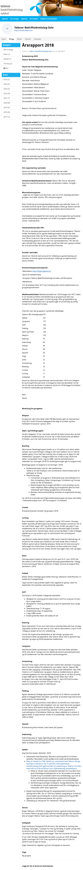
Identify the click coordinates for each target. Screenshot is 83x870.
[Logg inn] (80, 2)
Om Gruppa (14, 19)
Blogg (11, 39)
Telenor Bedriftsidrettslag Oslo (40, 51)
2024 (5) (6, 84)
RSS (6, 68)
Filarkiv (28, 39)
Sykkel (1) (7, 59)
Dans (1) (6, 54)
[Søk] (76, 2)
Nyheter (5, 19)
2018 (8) (6, 112)
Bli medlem (34, 19)
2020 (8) (6, 103)
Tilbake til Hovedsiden (48, 19)
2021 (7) (6, 98)
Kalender (24, 19)
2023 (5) (6, 89)
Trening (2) (7, 63)
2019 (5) (6, 107)
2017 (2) (6, 117)
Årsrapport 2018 (38, 45)
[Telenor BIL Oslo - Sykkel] (41, 8)
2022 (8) (6, 93)
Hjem (4, 39)
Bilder (19, 39)
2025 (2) (6, 79)
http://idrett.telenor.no (23, 30)
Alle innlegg (8, 49)
